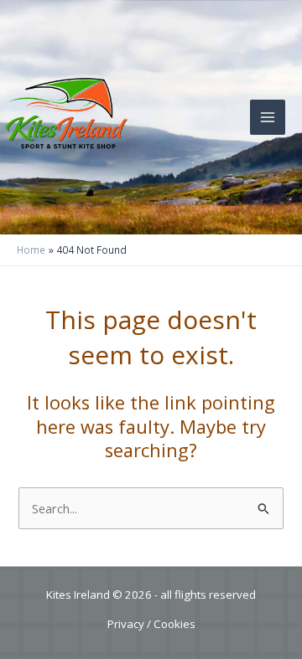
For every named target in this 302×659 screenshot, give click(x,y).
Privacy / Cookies (151, 623)
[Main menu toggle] (267, 117)
